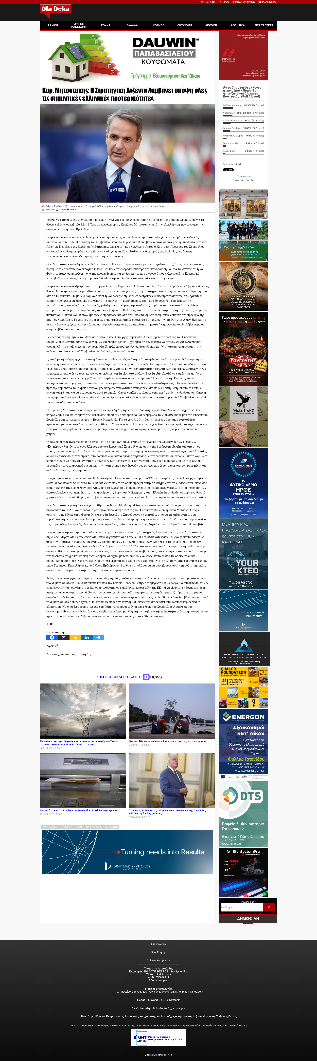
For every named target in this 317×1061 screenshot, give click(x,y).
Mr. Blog (63, 209)
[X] (64, 637)
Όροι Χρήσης (158, 952)
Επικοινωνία (158, 944)
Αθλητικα (238, 25)
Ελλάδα (73, 209)
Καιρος (224, 1)
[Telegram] (98, 637)
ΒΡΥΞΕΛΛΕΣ (49, 826)
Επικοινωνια (267, 1)
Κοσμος (158, 25)
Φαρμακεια (208, 1)
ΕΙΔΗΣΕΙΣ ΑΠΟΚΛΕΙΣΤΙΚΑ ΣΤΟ (117, 677)
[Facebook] (52, 637)
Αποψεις (211, 25)
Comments (244, 176)
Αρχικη (53, 25)
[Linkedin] (87, 637)
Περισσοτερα (264, 25)
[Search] (269, 907)
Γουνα (105, 25)
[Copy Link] (75, 637)
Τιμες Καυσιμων (244, 1)
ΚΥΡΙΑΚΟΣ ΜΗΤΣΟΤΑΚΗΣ (102, 826)
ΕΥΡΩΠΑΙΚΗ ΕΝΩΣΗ (71, 826)
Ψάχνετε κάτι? (248, 901)
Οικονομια (185, 25)
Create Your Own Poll (243, 180)
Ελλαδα (132, 25)
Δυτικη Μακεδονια (79, 25)
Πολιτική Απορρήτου (159, 960)
